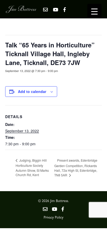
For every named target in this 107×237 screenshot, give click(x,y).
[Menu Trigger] (94, 11)
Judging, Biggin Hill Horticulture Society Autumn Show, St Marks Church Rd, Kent (32, 167)
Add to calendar (32, 91)
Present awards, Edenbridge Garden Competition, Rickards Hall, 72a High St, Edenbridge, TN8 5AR (75, 167)
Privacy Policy (53, 218)
